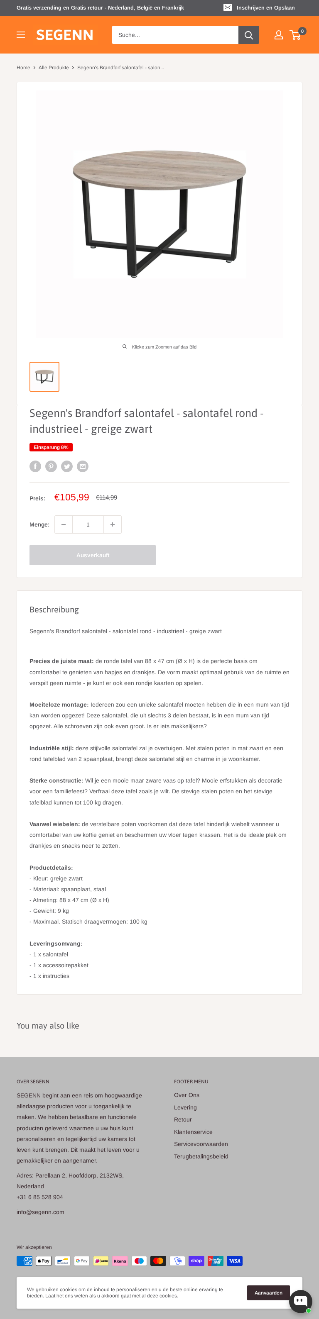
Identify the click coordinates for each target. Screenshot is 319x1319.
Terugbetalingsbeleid (201, 1156)
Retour (183, 1119)
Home (23, 68)
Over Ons (186, 1095)
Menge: (39, 524)
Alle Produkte (54, 68)
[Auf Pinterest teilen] (51, 466)
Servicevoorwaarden (201, 1144)
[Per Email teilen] (82, 466)
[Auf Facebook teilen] (35, 466)
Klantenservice (193, 1132)
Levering (185, 1107)
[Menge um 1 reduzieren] (63, 524)
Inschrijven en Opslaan (266, 8)
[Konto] (279, 34)
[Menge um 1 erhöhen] (112, 524)
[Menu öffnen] (21, 35)
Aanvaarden (268, 1293)
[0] (295, 35)
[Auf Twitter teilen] (67, 466)
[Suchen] (248, 35)
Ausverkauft (92, 555)
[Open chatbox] (300, 1301)
